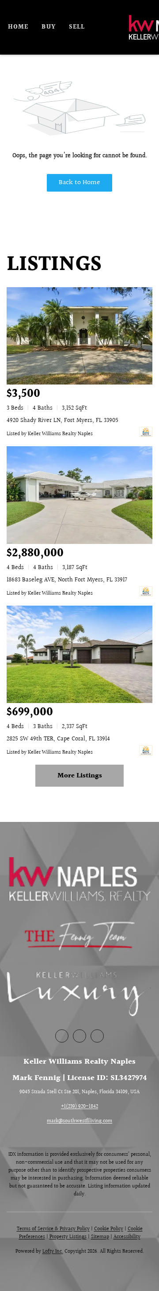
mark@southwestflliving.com (79, 1121)
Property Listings (68, 1237)
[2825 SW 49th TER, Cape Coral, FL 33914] (79, 654)
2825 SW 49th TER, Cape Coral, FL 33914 (58, 739)
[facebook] (61, 1036)
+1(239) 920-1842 (79, 1106)
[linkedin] (79, 1036)
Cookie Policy (108, 1229)
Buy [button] (48, 27)
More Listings (79, 775)
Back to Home (79, 182)
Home (18, 27)
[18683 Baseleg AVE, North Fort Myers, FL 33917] (79, 495)
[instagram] (97, 1036)
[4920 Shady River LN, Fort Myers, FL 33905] (79, 336)
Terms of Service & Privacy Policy (53, 1229)
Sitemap (100, 1237)
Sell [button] (77, 27)
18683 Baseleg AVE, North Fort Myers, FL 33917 (67, 580)
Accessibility (127, 1237)
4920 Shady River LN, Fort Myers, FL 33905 (62, 420)
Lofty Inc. (52, 1251)
